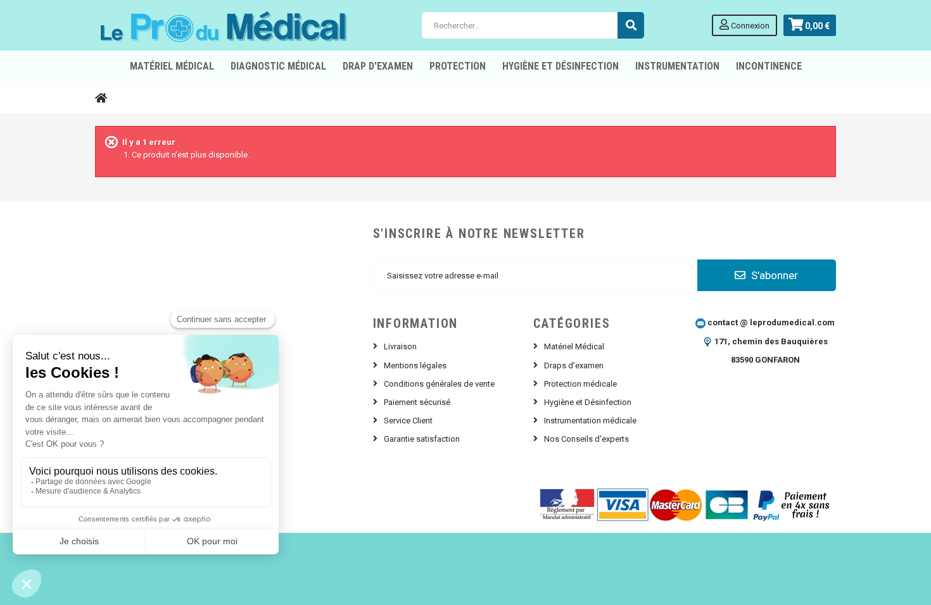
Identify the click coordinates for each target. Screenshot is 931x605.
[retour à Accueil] (101, 97)
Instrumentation (677, 66)
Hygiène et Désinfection (560, 66)
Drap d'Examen (378, 66)
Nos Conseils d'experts (586, 439)
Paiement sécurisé (417, 402)
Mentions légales (415, 365)
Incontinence (769, 66)
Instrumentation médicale (590, 420)
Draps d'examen (574, 365)
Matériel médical (172, 66)
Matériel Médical (574, 346)
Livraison (400, 346)
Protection (457, 66)
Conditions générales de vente (439, 384)
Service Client (408, 420)
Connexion (749, 25)
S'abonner (773, 275)
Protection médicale (580, 384)
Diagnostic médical (278, 66)
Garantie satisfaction (422, 439)
